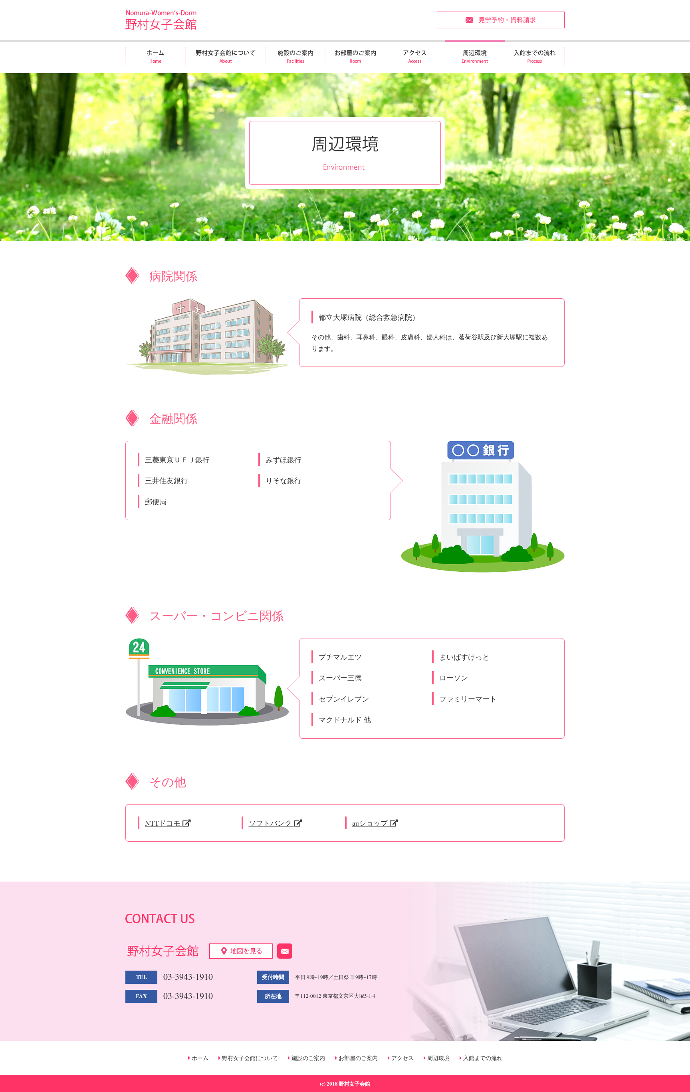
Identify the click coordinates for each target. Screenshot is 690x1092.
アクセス (402, 1058)
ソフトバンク (271, 823)
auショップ (371, 823)
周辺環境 (438, 1058)
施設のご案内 (307, 1058)
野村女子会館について (249, 1058)
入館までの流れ (482, 1058)
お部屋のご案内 (357, 1058)
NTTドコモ (163, 823)
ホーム (199, 1058)
